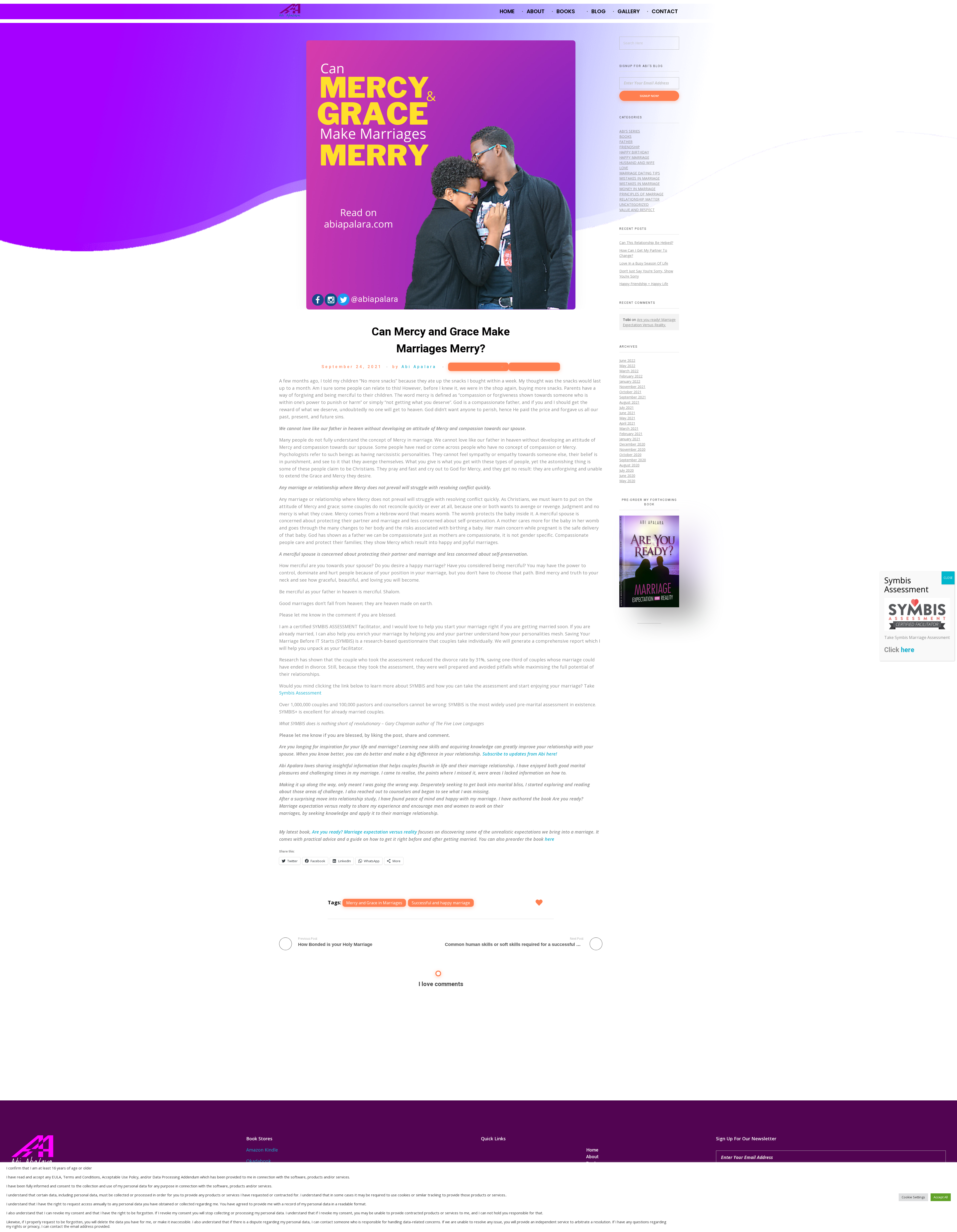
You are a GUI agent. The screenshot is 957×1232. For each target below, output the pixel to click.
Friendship (629, 147)
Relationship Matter (639, 199)
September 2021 (632, 397)
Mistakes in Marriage (639, 178)
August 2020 (629, 465)
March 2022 (628, 371)
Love (623, 167)
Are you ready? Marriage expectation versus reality (364, 832)
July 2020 (626, 470)
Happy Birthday (634, 152)
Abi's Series (629, 131)
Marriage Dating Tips (639, 173)
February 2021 (630, 433)
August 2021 (629, 402)
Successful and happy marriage (441, 903)
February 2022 (630, 376)
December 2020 (632, 444)
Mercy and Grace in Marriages (374, 903)
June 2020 (627, 475)
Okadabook (258, 1161)
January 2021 (629, 439)
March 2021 (628, 428)
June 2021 (627, 412)
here (549, 839)
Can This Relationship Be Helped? (646, 242)
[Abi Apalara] (289, 11)
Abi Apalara (419, 367)
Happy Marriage (475, 367)
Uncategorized (534, 367)
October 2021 (630, 391)
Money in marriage (637, 188)
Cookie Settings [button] (913, 1197)
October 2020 (630, 454)
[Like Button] (539, 902)
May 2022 (627, 365)
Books (625, 136)
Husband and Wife (636, 162)
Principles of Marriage (641, 194)
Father (626, 141)
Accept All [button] (941, 1197)
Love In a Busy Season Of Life (643, 263)
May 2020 (627, 480)
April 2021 (627, 423)
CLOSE (948, 578)
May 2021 (627, 418)
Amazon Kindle (262, 1150)
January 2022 (629, 381)
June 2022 (627, 360)
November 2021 (632, 386)
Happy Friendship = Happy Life (643, 283)
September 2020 (632, 460)
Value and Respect (637, 209)
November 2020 (632, 449)
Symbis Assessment (300, 693)
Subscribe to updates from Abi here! (519, 754)
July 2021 (626, 407)
